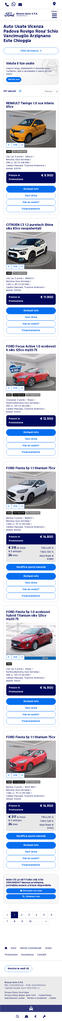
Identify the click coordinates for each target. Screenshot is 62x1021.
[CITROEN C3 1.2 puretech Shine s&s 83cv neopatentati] (31, 250)
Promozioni (11, 955)
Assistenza (27, 955)
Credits (52, 998)
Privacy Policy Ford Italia (17, 992)
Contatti (41, 955)
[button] (18, 1017)
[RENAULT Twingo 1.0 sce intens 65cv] (31, 129)
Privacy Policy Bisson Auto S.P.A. (20, 995)
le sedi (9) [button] (18, 968)
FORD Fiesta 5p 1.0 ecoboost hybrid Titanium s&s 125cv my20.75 (28, 616)
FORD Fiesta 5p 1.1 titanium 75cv (30, 468)
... (38, 921)
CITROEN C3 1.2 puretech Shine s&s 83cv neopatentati (29, 227)
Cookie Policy (45, 995)
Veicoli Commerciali (30, 948)
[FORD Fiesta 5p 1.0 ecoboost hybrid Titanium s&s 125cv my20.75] (31, 641)
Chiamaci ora (32, 896)
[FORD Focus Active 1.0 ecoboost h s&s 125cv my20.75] (31, 372)
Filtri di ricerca (29, 51)
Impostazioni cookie (14, 998)
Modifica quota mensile (31, 567)
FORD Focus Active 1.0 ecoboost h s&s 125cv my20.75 (31, 348)
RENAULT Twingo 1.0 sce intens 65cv (30, 105)
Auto (13, 948)
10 (30, 921)
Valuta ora (14, 79)
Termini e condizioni (37, 998)
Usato (48, 948)
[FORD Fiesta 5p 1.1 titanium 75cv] (31, 490)
